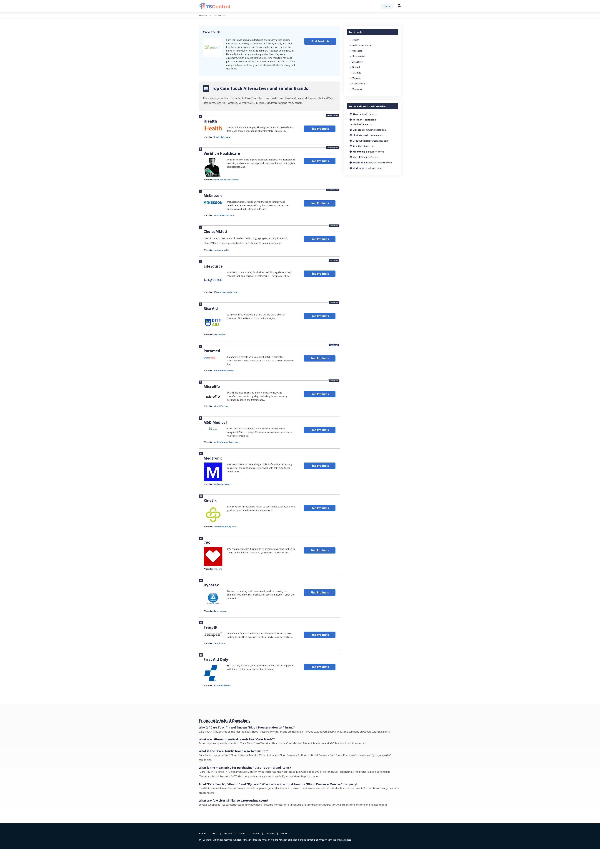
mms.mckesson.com (223, 215)
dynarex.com (220, 611)
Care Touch (211, 32)
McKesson (213, 195)
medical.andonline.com (225, 442)
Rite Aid (211, 308)
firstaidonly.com (222, 685)
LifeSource (213, 266)
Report (285, 833)
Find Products (320, 41)
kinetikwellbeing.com (224, 526)
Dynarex (211, 584)
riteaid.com (219, 334)
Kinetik (210, 500)
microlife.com (220, 406)
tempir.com (219, 643)
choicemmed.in (221, 250)
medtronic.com (221, 484)
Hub (214, 833)
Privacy (228, 833)
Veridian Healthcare (222, 153)
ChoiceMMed (215, 231)
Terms (242, 833)
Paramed (212, 350)
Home (387, 6)
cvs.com (217, 568)
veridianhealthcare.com (226, 179)
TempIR (210, 627)
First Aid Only (216, 659)
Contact (270, 833)
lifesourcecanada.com (225, 292)
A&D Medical (215, 422)
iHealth (210, 121)
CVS (207, 542)
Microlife (212, 386)
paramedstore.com (223, 370)
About (255, 833)
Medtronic (213, 458)
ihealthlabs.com (221, 137)
